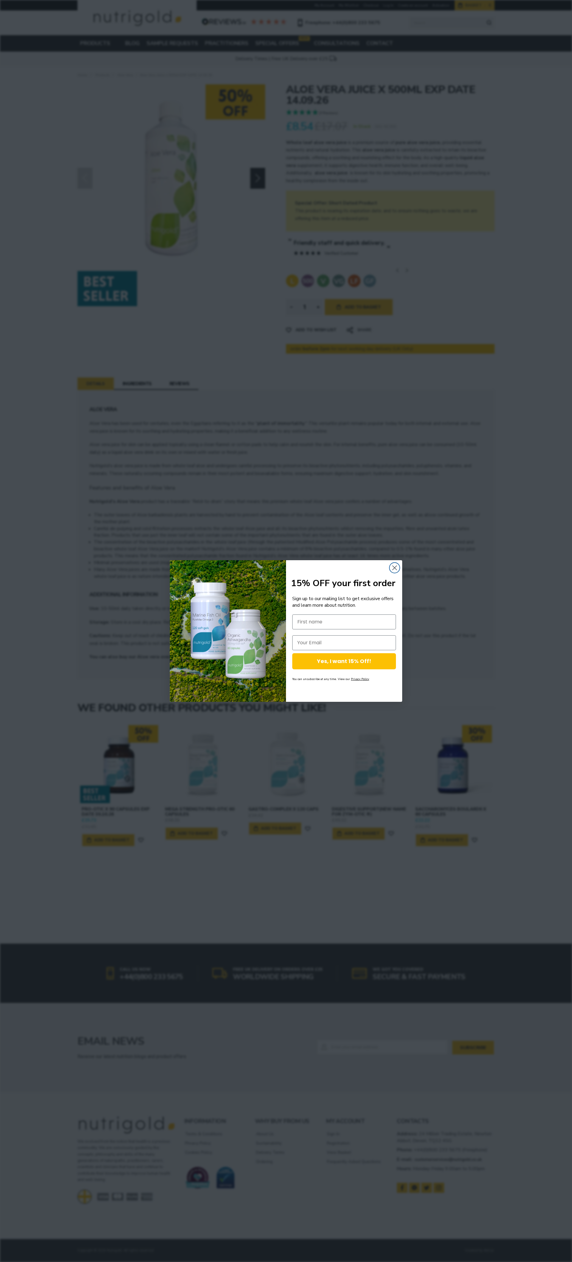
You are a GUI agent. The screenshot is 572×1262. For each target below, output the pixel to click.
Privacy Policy (360, 679)
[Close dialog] (394, 568)
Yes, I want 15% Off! (344, 661)
